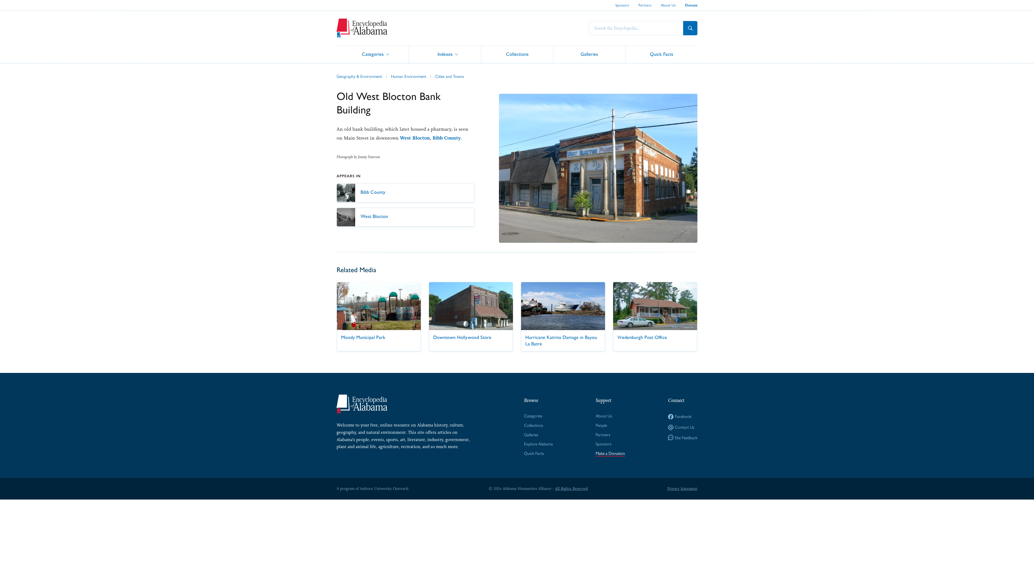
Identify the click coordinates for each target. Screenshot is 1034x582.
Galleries (589, 54)
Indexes (445, 54)
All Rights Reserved (571, 488)
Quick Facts (661, 54)
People (601, 425)
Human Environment (408, 76)
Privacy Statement (682, 488)
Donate (691, 5)
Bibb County (446, 138)
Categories (373, 54)
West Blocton (415, 138)
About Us (668, 5)
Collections (517, 54)
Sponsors (622, 5)
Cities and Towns (449, 76)
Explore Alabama (538, 443)
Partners (644, 5)
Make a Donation (610, 453)
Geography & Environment (359, 76)
